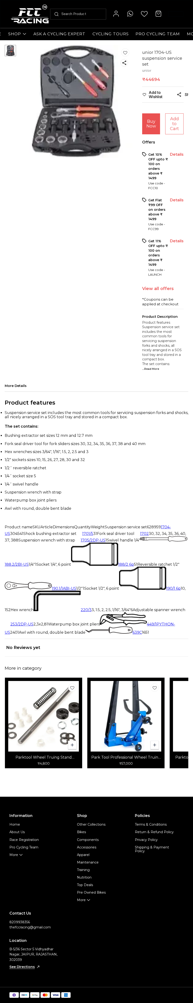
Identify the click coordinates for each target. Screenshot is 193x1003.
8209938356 (19, 922)
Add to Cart (174, 123)
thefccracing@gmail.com (30, 927)
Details (177, 154)
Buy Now (151, 124)
